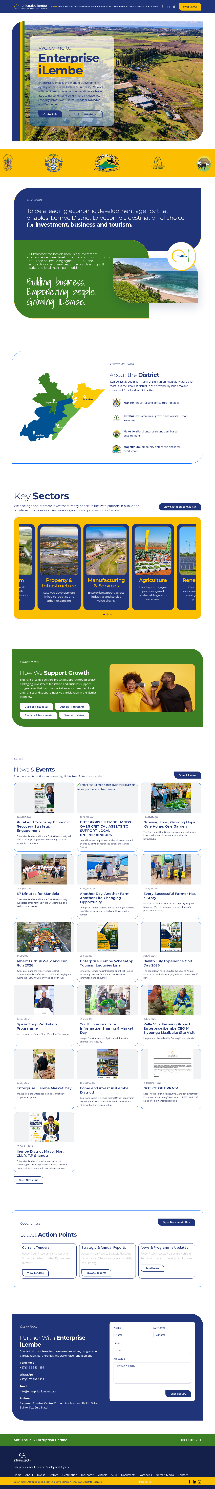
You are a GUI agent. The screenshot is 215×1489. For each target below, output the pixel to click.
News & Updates (74, 715)
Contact (155, 6)
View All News (187, 775)
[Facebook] (162, 6)
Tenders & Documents (38, 715)
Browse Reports (96, 1272)
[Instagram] (174, 6)
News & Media (143, 6)
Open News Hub (28, 1180)
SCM (111, 6)
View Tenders (35, 1272)
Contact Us (50, 114)
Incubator (96, 6)
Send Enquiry (178, 1393)
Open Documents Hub (176, 1222)
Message (119, 1358)
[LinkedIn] (168, 6)
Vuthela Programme (72, 706)
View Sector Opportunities (180, 506)
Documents (119, 6)
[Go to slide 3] (111, 614)
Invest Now (190, 6)
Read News (152, 1268)
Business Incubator (36, 706)
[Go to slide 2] (107, 614)
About (61, 6)
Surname (159, 1328)
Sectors (75, 6)
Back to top (145, 1481)
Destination (85, 6)
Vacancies (131, 6)
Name (117, 1328)
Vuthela (104, 6)
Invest (67, 6)
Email (117, 1343)
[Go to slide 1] (104, 614)
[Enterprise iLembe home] (30, 6)
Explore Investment (86, 114)
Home (54, 6)
